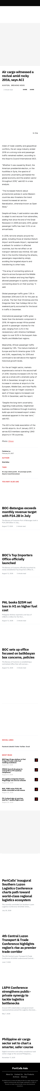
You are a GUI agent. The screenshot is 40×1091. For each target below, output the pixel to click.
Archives (16, 1077)
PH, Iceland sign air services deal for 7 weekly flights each (13, 799)
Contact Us (18, 1074)
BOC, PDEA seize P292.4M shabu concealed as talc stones (13, 789)
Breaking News (18, 85)
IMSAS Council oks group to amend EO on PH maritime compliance (12, 770)
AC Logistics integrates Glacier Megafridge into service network (14, 779)
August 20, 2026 (7, 783)
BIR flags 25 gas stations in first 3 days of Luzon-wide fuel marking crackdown (14, 761)
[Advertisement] (20, 44)
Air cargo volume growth (9, 471)
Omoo (11, 441)
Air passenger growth (24, 471)
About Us (9, 1074)
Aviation (6, 85)
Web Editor (5, 462)
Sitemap (24, 1077)
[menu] (3, 3)
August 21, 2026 (7, 765)
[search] (35, 3)
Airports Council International (11, 474)
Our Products (29, 1074)
